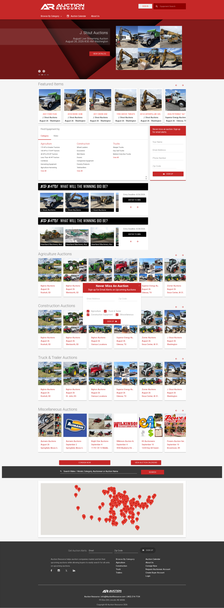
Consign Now (85, 463)
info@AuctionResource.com (113, 596)
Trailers (119, 572)
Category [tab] (44, 136)
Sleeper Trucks (118, 147)
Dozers (79, 157)
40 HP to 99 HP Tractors (49, 154)
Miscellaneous (127, 314)
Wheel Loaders (82, 147)
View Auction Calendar (146, 463)
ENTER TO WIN (134, 200)
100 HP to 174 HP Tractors (50, 151)
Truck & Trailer (114, 311)
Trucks (116, 143)
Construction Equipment (102, 314)
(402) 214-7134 (133, 596)
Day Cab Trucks (118, 151)
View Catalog (99, 57)
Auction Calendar (153, 559)
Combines (44, 161)
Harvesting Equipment (49, 164)
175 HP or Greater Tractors (50, 147)
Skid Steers (81, 154)
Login (148, 576)
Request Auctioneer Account (158, 569)
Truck (118, 569)
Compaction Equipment (85, 161)
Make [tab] (56, 136)
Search (152, 472)
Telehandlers (81, 167)
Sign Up (110, 321)
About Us (95, 16)
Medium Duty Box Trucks (122, 154)
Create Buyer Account (155, 572)
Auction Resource (92, 596)
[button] (39, 71)
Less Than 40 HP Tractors (50, 157)
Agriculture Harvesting (49, 167)
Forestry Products (83, 164)
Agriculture (96, 311)
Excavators (81, 151)
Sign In (145, 6)
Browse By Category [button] (50, 16)
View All (43, 171)
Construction (83, 143)
